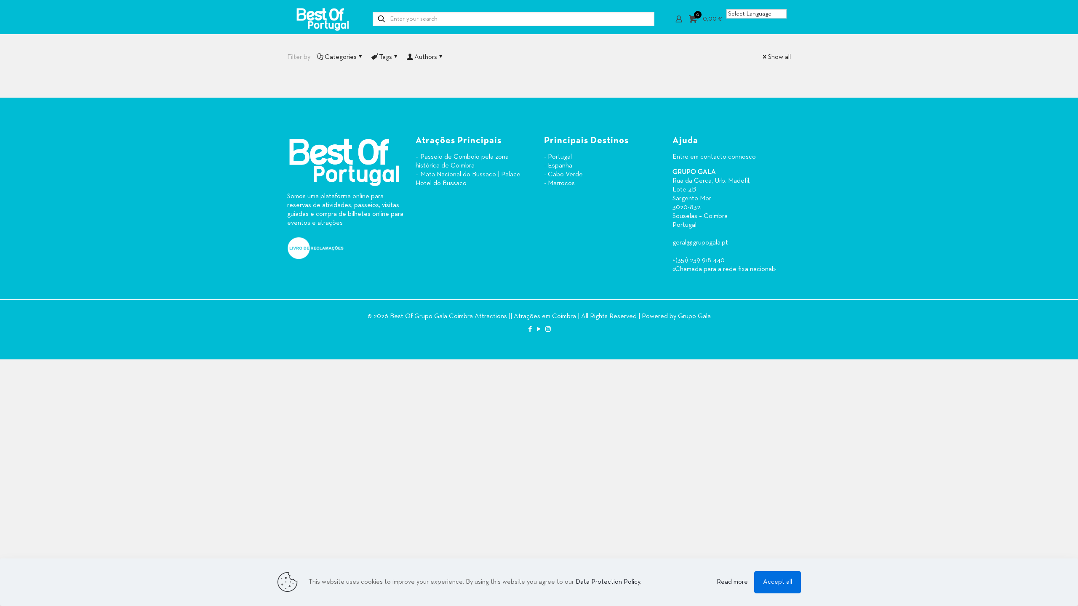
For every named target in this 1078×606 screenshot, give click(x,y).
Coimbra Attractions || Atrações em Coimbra (512, 316)
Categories (341, 57)
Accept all (777, 582)
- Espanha (558, 166)
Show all (779, 57)
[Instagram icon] (548, 329)
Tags (385, 57)
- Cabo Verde (563, 175)
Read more (732, 582)
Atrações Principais (459, 141)
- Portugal (558, 157)
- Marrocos (559, 183)
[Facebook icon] (530, 329)
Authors (425, 57)
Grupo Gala (694, 316)
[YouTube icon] (539, 329)
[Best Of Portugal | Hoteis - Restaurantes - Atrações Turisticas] (323, 19)
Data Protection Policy (608, 582)
